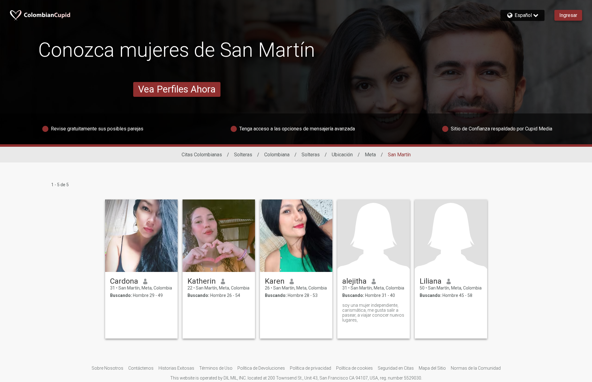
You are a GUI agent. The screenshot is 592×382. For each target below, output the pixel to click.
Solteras (243, 155)
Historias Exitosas (176, 368)
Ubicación (342, 155)
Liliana (431, 281)
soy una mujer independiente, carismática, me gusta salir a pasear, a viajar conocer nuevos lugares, (373, 312)
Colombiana (277, 155)
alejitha (354, 281)
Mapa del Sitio (432, 368)
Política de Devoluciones (261, 368)
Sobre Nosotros (107, 368)
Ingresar (568, 15)
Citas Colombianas (202, 155)
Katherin (201, 281)
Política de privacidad (310, 368)
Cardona (124, 281)
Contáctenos (141, 368)
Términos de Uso (215, 368)
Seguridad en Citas (396, 368)
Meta (370, 155)
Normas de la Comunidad (476, 368)
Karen (275, 281)
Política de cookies (354, 368)
